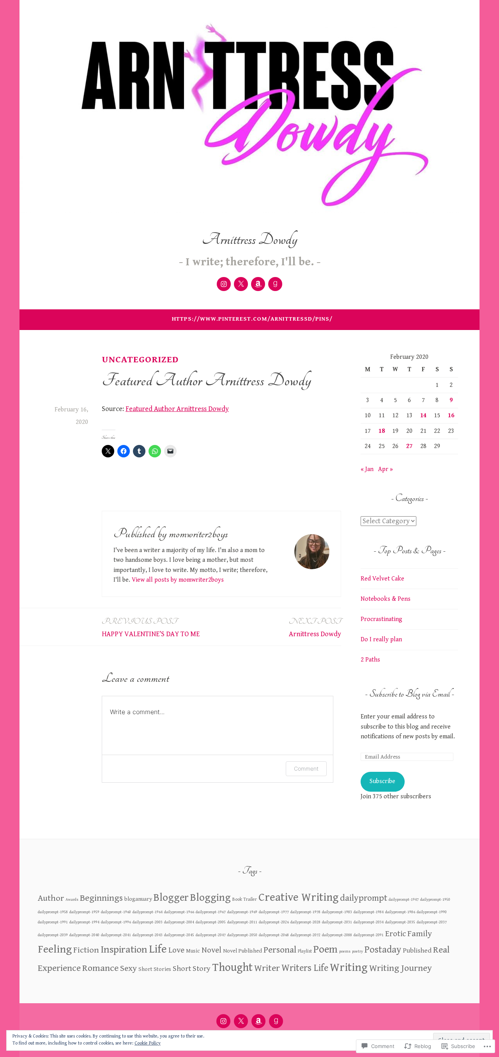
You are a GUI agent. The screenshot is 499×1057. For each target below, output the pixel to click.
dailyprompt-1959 (84, 912)
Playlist (305, 951)
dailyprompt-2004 (179, 922)
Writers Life (304, 968)
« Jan (367, 469)
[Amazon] (258, 284)
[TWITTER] (241, 1021)
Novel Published (242, 951)
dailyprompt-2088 (337, 935)
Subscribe (382, 781)
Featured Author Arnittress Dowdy (177, 409)
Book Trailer (244, 899)
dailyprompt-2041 (116, 935)
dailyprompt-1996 (116, 922)
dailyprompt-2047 (211, 935)
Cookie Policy (147, 1043)
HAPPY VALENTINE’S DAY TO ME (151, 627)
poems (344, 951)
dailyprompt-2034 (369, 922)
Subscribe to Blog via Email (409, 693)
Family (419, 934)
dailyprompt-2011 (242, 922)
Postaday (383, 949)
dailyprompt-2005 (211, 922)
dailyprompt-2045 (179, 935)
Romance (100, 968)
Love (176, 950)
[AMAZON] (258, 1021)
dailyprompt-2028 (305, 922)
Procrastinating (381, 619)
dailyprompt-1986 (400, 912)
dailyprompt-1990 (432, 912)
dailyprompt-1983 (337, 912)
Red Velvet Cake (382, 578)
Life (158, 949)
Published (417, 950)
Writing (349, 967)
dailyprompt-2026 (274, 922)
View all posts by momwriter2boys (178, 580)
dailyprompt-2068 (274, 935)
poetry (357, 951)
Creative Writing (298, 897)
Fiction (86, 950)
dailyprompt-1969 (242, 912)
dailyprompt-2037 (432, 922)
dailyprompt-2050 (242, 935)
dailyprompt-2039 (53, 935)
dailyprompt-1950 (435, 899)
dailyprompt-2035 (400, 922)
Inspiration (124, 949)
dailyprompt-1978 (305, 912)
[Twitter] (241, 284)
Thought (232, 967)
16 (451, 415)
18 (382, 431)
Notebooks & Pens (386, 599)
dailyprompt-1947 (404, 899)
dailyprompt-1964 (148, 912)
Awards (71, 899)
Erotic (395, 934)
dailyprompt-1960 (116, 912)
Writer (267, 968)
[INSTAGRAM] (223, 1021)
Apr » (385, 469)
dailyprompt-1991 (53, 922)
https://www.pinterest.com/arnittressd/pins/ (252, 319)
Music (193, 951)
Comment (306, 768)
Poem (325, 949)
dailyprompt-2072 (305, 935)
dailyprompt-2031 (337, 922)
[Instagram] (224, 284)
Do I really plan (381, 639)
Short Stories (154, 969)
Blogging (210, 898)
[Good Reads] (275, 284)
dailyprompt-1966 (179, 912)
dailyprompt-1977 (274, 912)
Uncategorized (140, 359)
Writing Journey (400, 968)
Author (51, 898)
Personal (280, 949)
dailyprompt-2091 (369, 935)
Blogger (171, 897)
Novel (211, 950)
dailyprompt (363, 898)
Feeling (55, 949)
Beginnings (101, 898)
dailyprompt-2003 (148, 922)
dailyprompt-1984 (369, 912)
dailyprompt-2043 (148, 935)
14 (423, 415)
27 (409, 446)
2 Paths (370, 659)
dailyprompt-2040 (84, 935)
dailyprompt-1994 (84, 922)
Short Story (192, 968)
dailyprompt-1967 (211, 912)
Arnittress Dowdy (249, 239)
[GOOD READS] (276, 1021)
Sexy (128, 968)
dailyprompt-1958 (53, 912)
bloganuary (138, 899)
